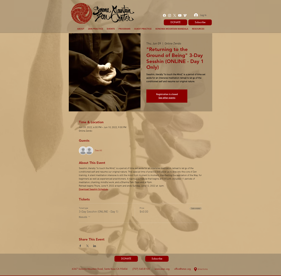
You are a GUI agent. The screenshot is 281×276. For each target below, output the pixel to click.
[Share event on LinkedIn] (94, 246)
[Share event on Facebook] (80, 246)
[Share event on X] (87, 246)
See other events (167, 97)
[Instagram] (170, 15)
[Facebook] (164, 15)
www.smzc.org (162, 268)
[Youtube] (180, 15)
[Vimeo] (185, 15)
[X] (175, 15)
